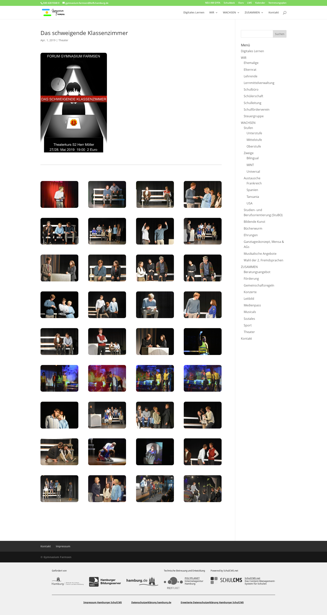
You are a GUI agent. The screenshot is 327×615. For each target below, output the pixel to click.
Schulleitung (252, 103)
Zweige (249, 153)
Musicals (250, 312)
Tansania (253, 197)
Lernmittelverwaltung (259, 83)
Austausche (252, 178)
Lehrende (250, 76)
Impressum (63, 546)
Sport (248, 325)
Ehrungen (251, 235)
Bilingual (253, 158)
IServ (241, 3)
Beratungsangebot (257, 272)
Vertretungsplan (278, 3)
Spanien (252, 190)
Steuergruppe (254, 116)
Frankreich (254, 183)
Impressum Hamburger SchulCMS (102, 602)
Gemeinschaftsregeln (259, 285)
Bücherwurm (253, 228)
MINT (250, 165)
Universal (253, 171)
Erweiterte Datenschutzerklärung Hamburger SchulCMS (212, 602)
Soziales (249, 319)
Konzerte (250, 292)
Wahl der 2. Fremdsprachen (263, 260)
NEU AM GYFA (212, 3)
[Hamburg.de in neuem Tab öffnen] (142, 581)
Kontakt (274, 12)
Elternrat (250, 70)
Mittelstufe (254, 140)
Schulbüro (251, 89)
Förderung (251, 278)
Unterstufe (254, 133)
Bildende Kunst (254, 222)
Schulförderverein (256, 109)
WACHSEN (229, 12)
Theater (63, 40)
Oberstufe (254, 146)
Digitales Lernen (193, 12)
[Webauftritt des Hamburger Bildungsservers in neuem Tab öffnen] (105, 581)
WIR (211, 12)
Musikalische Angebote (260, 254)
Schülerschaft (253, 96)
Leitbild (249, 299)
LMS (249, 3)
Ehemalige (251, 63)
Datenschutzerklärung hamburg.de (151, 602)
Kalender (260, 3)
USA (249, 203)
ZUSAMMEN (252, 12)
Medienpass (252, 305)
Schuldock (229, 3)
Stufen (248, 128)
